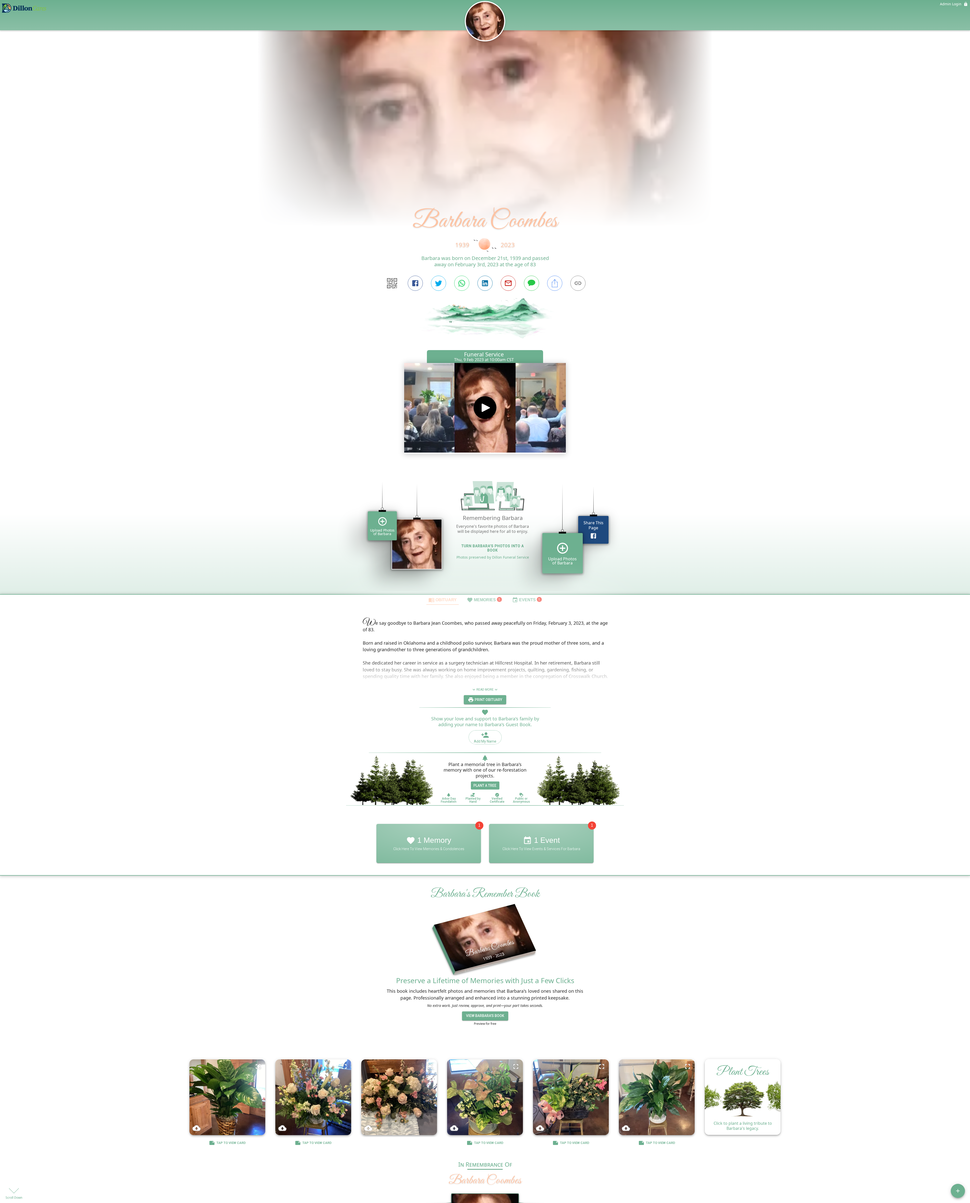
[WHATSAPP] (461, 283)
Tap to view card (231, 1143)
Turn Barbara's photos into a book (493, 548)
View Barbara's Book (485, 1016)
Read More (485, 689)
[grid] (485, 530)
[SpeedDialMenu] (958, 1191)
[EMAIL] (508, 283)
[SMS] (531, 283)
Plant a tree (484, 785)
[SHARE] (554, 283)
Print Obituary (488, 699)
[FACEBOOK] (415, 283)
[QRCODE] (392, 283)
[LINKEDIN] (485, 283)
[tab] (442, 600)
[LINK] (578, 283)
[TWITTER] (438, 283)
